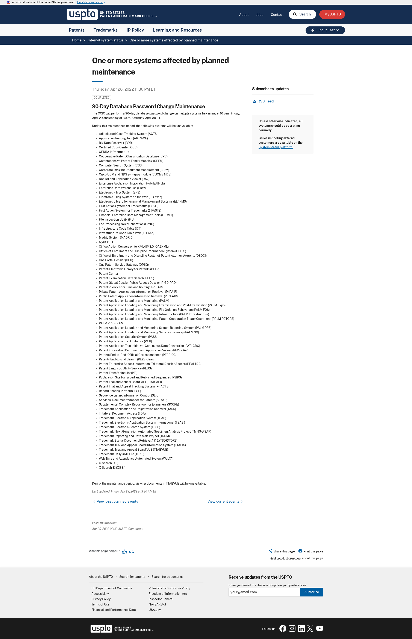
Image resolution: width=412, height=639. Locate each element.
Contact (277, 15)
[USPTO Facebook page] (282, 631)
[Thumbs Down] (131, 552)
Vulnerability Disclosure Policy (169, 588)
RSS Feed (266, 101)
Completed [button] (101, 97)
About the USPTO (101, 576)
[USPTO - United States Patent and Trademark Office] (121, 631)
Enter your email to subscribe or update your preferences (267, 585)
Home (77, 40)
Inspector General (161, 599)
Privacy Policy (101, 599)
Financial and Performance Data (113, 610)
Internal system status (105, 40)
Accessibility (100, 593)
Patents (77, 30)
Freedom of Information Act (168, 593)
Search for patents (132, 576)
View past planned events (117, 501)
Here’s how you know (91, 2)
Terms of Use (100, 604)
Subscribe (311, 592)
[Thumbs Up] (124, 552)
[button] (281, 552)
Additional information (285, 558)
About (244, 15)
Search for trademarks (167, 576)
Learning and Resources (177, 30)
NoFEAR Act (157, 604)
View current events (223, 501)
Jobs (259, 15)
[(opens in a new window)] (291, 631)
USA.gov (155, 610)
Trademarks (106, 30)
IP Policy (135, 30)
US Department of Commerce (111, 588)
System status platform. (276, 147)
